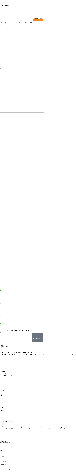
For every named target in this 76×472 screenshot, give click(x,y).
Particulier (3, 395)
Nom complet (3, 397)
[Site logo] (5, 3)
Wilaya (2, 407)
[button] (37, 339)
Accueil (1, 22)
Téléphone (2, 404)
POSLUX (73, 382)
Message (2, 410)
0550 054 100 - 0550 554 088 (5, 0)
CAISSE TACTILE (12, 22)
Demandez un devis (38, 18)
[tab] (30, 349)
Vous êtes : (3, 390)
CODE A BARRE (6, 22)
